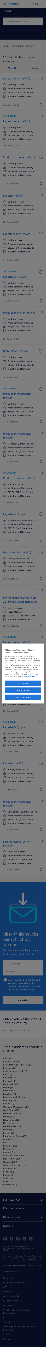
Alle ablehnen (23, 690)
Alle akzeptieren (23, 697)
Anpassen (23, 683)
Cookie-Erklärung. (30, 676)
